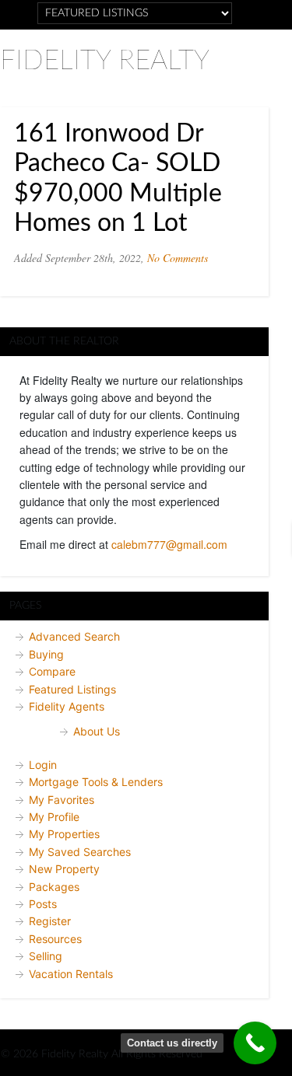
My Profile (54, 816)
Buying (46, 654)
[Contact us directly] (255, 1043)
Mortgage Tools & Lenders (96, 781)
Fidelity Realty (104, 61)
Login (43, 764)
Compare (52, 671)
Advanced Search (74, 636)
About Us (96, 731)
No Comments (177, 257)
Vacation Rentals (71, 973)
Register (50, 921)
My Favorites (61, 799)
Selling (45, 955)
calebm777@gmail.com (169, 544)
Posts (43, 903)
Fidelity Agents (66, 706)
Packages (54, 886)
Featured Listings (72, 689)
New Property (64, 868)
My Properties (64, 833)
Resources (55, 938)
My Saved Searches (80, 851)
